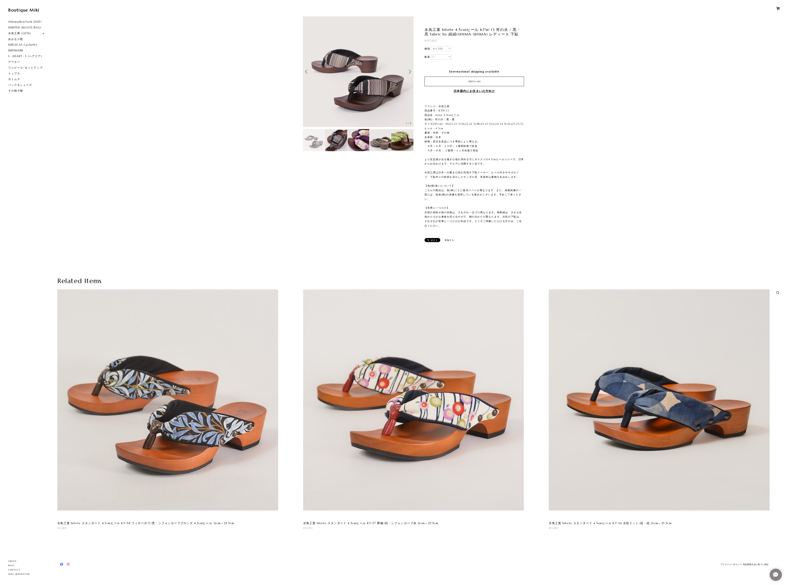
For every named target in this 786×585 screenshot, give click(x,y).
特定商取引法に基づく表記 (756, 564)
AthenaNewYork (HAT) (25, 21)
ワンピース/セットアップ (25, 67)
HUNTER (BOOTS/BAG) (25, 27)
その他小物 (15, 90)
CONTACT (14, 569)
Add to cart (474, 81)
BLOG (11, 565)
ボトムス (14, 79)
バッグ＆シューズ (20, 85)
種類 (427, 48)
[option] (358, 71)
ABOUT (12, 561)
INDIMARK (16, 50)
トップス (14, 73)
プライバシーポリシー (731, 564)
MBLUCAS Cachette (22, 44)
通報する (449, 240)
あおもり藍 (15, 39)
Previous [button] (307, 72)
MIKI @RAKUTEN (19, 574)
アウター (14, 62)
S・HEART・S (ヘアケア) (25, 56)
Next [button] (409, 72)
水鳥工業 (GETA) (19, 33)
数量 (427, 57)
